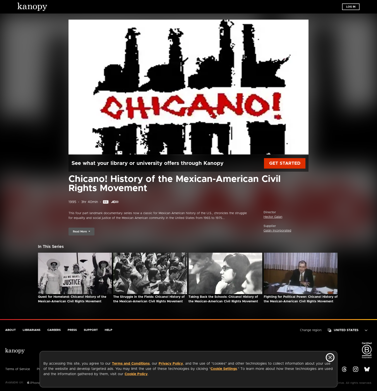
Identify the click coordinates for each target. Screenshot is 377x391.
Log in (350, 6)
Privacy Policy (171, 363)
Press (72, 330)
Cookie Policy (136, 374)
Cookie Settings (224, 369)
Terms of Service (17, 369)
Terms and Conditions (131, 363)
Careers (54, 330)
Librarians (31, 330)
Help (108, 330)
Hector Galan (273, 216)
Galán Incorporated (277, 230)
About (10, 330)
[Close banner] (330, 357)
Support (91, 330)
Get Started (284, 163)
